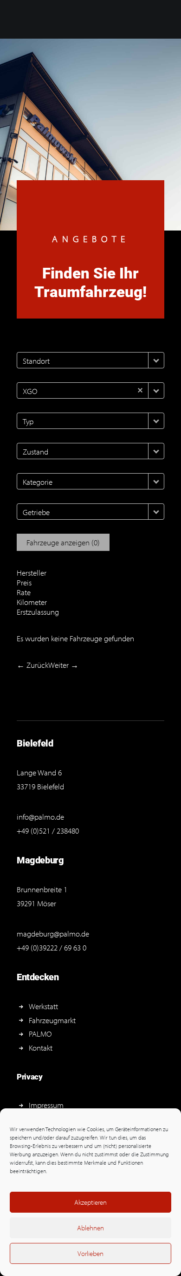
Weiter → (63, 665)
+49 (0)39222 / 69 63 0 (51, 947)
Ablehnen (90, 1227)
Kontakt (40, 1047)
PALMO (40, 1033)
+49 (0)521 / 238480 (48, 830)
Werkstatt (43, 1006)
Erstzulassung (38, 612)
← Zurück (32, 665)
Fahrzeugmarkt (52, 1020)
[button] (156, 360)
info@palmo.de (40, 816)
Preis (24, 582)
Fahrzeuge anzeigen (63, 542)
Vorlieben (90, 1253)
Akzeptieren (90, 1202)
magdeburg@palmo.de (53, 933)
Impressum (46, 1105)
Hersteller (31, 572)
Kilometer (32, 602)
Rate (24, 592)
